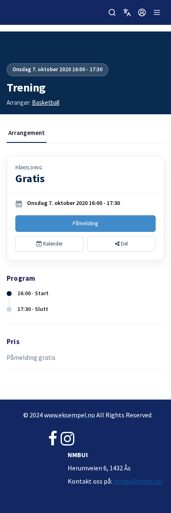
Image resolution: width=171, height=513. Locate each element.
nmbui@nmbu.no (138, 481)
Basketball (45, 102)
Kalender (52, 243)
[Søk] (112, 12)
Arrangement (26, 133)
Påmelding (85, 223)
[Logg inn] (141, 12)
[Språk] (127, 12)
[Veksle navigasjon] (156, 12)
